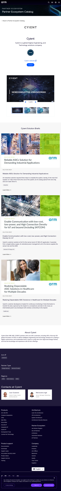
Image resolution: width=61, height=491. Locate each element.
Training (3, 460)
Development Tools (6, 432)
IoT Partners (35, 438)
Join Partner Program (37, 428)
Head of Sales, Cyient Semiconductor (15, 396)
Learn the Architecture (37, 412)
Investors (34, 448)
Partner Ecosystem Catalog (17, 11)
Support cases (5, 451)
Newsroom (34, 453)
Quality (33, 458)
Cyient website (30, 61)
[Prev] (25, 102)
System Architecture (37, 417)
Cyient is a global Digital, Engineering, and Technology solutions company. (30, 44)
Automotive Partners (37, 435)
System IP (3, 429)
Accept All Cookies (49, 485)
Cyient (30, 38)
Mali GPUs (3, 420)
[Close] (54, 478)
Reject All (36, 485)
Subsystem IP (4, 427)
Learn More (6, 190)
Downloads (4, 448)
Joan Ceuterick (14, 392)
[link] (3, 2)
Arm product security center (8, 453)
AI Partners (34, 433)
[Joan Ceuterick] (5, 394)
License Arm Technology (7, 434)
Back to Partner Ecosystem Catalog (14, 20)
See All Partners (36, 430)
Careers (34, 455)
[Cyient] (30, 27)
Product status (5, 455)
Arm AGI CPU (4, 412)
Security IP (4, 424)
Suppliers (34, 463)
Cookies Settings (9, 485)
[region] (29, 482)
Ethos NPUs (4, 422)
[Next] (36, 102)
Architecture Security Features (39, 420)
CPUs (2, 417)
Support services (5, 458)
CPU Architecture (36, 415)
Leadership (34, 446)
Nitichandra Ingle (41, 392)
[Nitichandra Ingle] (31, 394)
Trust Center (35, 460)
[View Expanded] (52, 102)
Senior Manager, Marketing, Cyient (43, 396)
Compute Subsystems (6, 415)
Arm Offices (35, 451)
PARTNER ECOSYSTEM (12, 8)
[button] (30, 64)
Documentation (5, 446)
